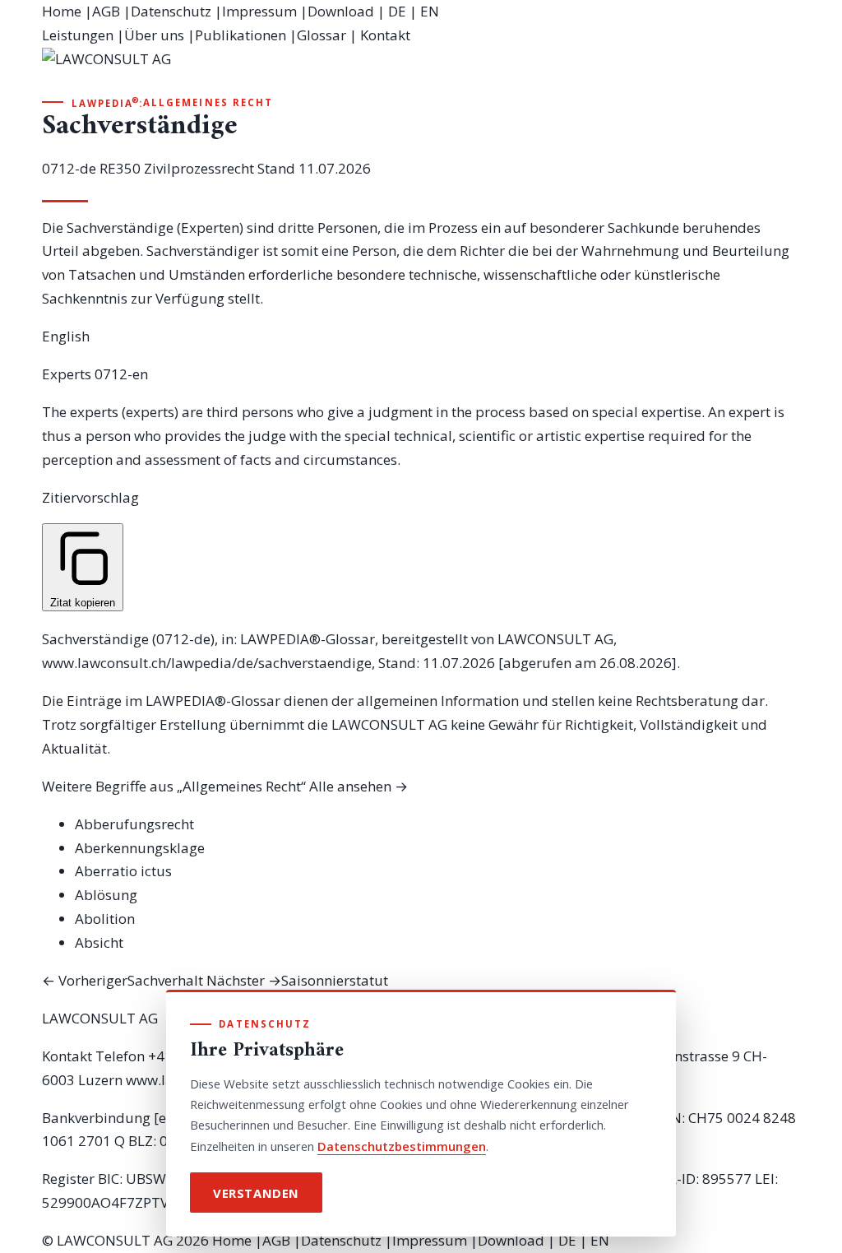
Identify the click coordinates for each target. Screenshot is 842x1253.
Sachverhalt (122, 980)
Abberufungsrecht (134, 823)
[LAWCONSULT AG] (421, 71)
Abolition (105, 918)
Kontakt (385, 35)
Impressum (259, 11)
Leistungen (77, 35)
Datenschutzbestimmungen (401, 1146)
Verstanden (256, 1193)
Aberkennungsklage (140, 847)
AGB (106, 11)
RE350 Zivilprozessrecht (176, 168)
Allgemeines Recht (208, 102)
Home (61, 11)
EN (429, 11)
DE (397, 11)
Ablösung (106, 894)
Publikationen (240, 35)
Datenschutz (171, 11)
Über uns (154, 35)
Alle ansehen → (358, 786)
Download (341, 11)
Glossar (321, 35)
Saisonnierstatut (297, 980)
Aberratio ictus (123, 870)
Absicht (99, 942)
